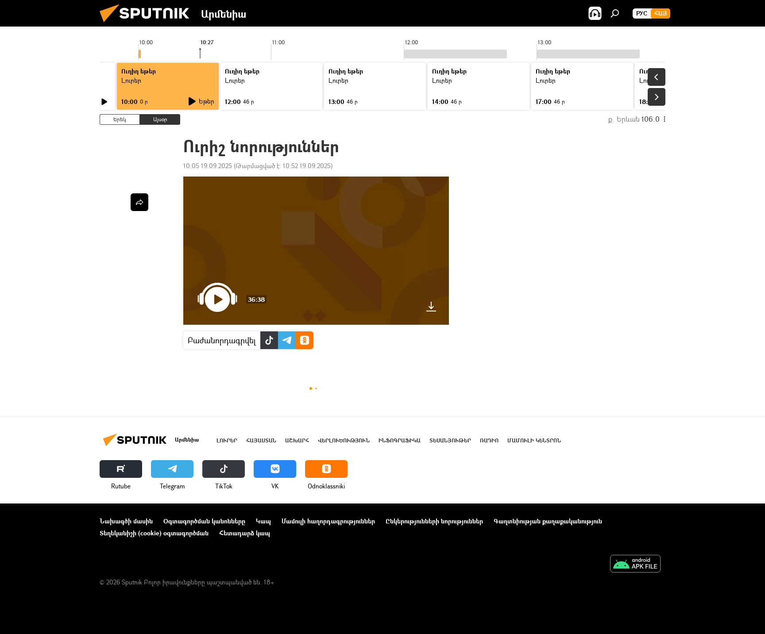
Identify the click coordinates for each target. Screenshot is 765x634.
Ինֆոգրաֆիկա (400, 440)
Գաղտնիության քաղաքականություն (548, 521)
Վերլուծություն (344, 440)
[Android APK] (635, 564)
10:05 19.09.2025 (207, 165)
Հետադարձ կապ (244, 533)
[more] (139, 202)
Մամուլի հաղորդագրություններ (328, 521)
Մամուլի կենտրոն (534, 440)
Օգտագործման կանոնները (204, 521)
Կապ (263, 521)
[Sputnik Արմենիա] (148, 24)
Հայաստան (261, 440)
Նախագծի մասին (126, 521)
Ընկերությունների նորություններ (434, 521)
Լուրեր (226, 440)
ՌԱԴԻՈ (489, 440)
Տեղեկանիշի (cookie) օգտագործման (154, 533)
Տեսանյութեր (450, 440)
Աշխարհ (297, 440)
